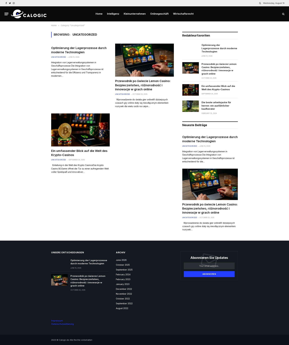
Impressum (57, 320)
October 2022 (123, 298)
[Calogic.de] (29, 14)
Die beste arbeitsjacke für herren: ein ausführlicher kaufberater (216, 105)
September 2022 (124, 303)
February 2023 (123, 279)
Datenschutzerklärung (62, 324)
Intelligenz (113, 13)
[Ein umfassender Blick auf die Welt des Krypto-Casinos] (80, 129)
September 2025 (124, 269)
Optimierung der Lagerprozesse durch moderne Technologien (79, 50)
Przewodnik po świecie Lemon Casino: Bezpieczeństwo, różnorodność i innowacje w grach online (143, 85)
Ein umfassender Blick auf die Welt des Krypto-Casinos (79, 153)
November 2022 (124, 294)
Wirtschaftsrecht (183, 13)
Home (99, 13)
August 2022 (122, 308)
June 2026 (121, 260)
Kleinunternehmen (135, 13)
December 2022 (124, 289)
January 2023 (122, 284)
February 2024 (123, 274)
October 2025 (123, 265)
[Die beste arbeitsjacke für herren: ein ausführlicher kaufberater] (190, 106)
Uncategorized (58, 57)
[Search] (283, 14)
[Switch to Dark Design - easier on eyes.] (260, 3)
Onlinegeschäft (159, 13)
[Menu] (6, 14)
